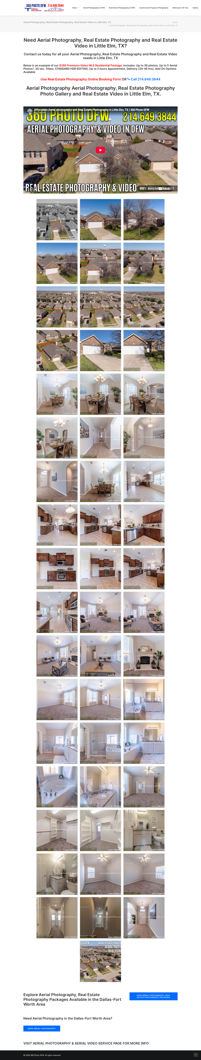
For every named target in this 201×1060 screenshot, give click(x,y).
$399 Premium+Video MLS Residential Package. (91, 65)
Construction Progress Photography (153, 8)
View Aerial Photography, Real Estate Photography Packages (154, 996)
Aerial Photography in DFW (94, 8)
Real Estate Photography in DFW (122, 8)
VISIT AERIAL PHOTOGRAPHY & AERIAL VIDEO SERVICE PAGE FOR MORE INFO (86, 1043)
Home (74, 8)
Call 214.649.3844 (145, 79)
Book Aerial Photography (42, 1028)
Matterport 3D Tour (180, 8)
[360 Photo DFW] (44, 8)
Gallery (195, 8)
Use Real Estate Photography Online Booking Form (81, 79)
